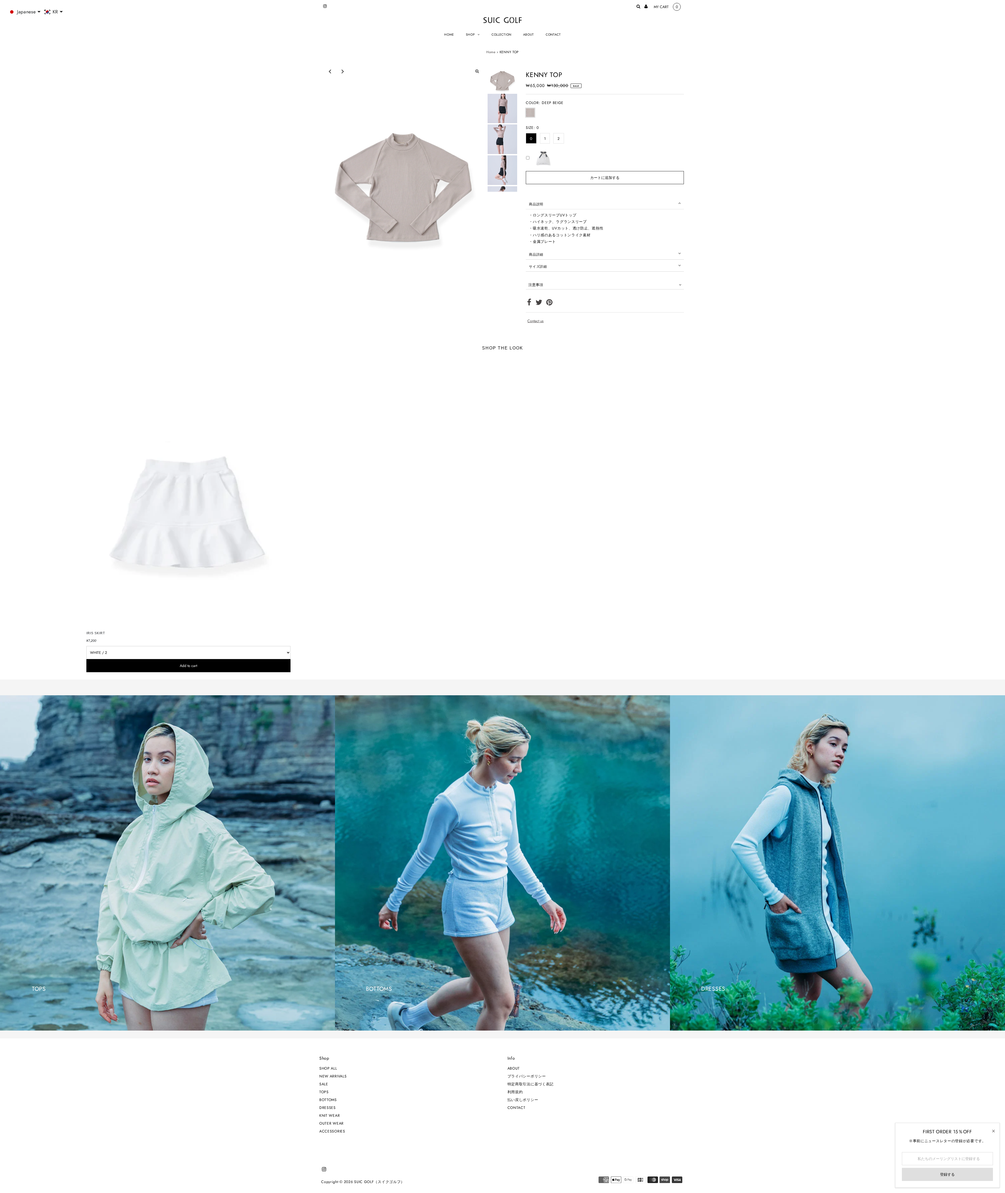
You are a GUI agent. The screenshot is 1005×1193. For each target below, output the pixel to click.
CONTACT (516, 1107)
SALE (323, 1084)
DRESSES (327, 1107)
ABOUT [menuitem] (528, 34)
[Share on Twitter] (539, 303)
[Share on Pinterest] (549, 303)
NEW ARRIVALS (333, 1076)
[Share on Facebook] (529, 303)
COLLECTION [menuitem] (501, 34)
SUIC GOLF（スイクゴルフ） (379, 1181)
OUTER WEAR (331, 1123)
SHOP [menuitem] (470, 34)
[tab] (605, 203)
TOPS (324, 1092)
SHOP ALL (328, 1068)
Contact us (535, 321)
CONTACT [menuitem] (553, 34)
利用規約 (515, 1092)
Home (491, 52)
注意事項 (535, 284)
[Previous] (330, 71)
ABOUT (513, 1068)
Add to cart (188, 665)
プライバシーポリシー (526, 1076)
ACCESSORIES (332, 1131)
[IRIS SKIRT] (188, 492)
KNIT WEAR (329, 1115)
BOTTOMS (328, 1099)
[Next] (342, 71)
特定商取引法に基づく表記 (530, 1084)
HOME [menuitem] (449, 34)
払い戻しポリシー (522, 1099)
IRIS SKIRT (95, 633)
